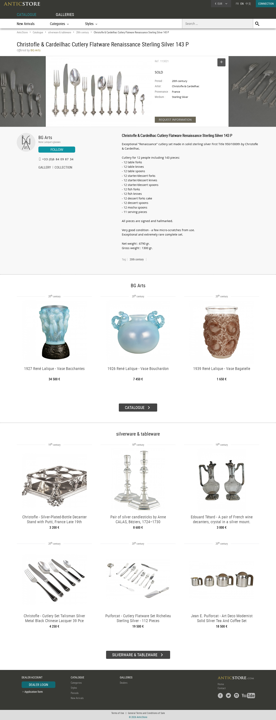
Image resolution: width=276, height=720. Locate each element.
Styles (74, 688)
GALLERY (44, 168)
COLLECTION (63, 168)
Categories (76, 682)
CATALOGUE (26, 14)
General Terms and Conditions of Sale (146, 713)
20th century (82, 32)
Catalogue (38, 32)
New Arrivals (26, 23)
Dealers (123, 682)
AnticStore (22, 32)
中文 (248, 3)
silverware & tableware (59, 32)
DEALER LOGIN (38, 684)
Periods (75, 693)
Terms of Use (117, 713)
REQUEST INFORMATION (175, 120)
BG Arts (45, 137)
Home (221, 684)
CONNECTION (266, 3)
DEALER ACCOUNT (32, 677)
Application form (33, 692)
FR (237, 3)
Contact (222, 688)
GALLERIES (65, 14)
